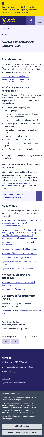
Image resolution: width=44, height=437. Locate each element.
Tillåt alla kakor (22, 426)
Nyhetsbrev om (12, 289)
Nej (15, 341)
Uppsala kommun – (14, 76)
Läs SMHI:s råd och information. (15, 12)
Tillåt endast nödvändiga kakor (22, 432)
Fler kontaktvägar (9, 371)
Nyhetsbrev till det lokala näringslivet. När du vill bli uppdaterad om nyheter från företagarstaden (22, 223)
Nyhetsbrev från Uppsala (19, 253)
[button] (41, 3)
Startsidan (8, 28)
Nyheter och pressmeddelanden (15, 382)
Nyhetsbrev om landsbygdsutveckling (17, 268)
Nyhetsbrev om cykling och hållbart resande (20, 249)
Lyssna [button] (6, 34)
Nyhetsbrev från (16, 257)
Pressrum (6, 378)
